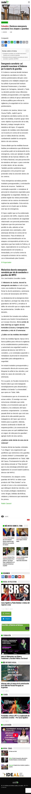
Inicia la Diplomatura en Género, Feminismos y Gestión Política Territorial (14, 657)
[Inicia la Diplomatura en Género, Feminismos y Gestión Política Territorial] (15, 646)
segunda (6, 516)
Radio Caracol (6, 503)
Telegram (7, 618)
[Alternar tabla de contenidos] (26, 51)
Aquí (27, 628)
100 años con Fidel (13, 751)
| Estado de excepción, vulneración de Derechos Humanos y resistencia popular (18, 759)
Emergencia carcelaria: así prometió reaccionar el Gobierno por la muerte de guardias (14, 54)
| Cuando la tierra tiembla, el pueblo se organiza (19, 765)
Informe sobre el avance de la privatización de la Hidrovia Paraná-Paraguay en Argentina (15, 685)
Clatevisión (7, 725)
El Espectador (6, 262)
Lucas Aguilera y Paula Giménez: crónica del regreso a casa (15, 603)
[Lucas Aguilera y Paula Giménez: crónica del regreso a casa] (15, 592)
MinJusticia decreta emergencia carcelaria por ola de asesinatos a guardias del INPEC (15, 58)
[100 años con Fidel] (4, 753)
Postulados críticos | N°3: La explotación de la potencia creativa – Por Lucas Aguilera (15, 716)
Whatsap (7, 613)
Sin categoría (4, 22)
